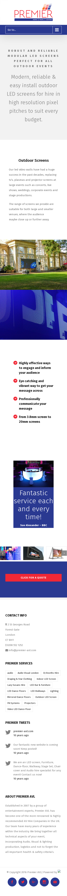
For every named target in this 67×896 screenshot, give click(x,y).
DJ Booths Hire (51, 673)
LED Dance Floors (16, 691)
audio (10, 673)
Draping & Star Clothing (19, 679)
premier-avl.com (23, 731)
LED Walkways (38, 691)
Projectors (30, 703)
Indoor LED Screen (46, 679)
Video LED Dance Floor (19, 709)
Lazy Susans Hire (16, 685)
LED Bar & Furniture (40, 685)
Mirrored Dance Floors (19, 697)
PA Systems (13, 703)
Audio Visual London (28, 673)
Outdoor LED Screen (45, 697)
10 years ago (21, 735)
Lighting (54, 691)
